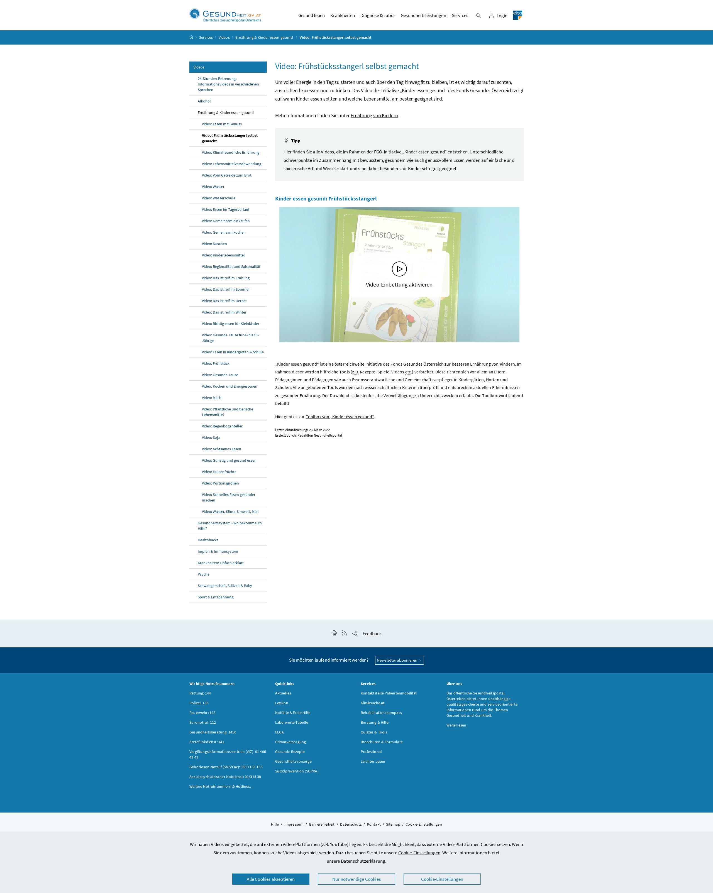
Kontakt (374, 824)
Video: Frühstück (215, 363)
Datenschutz (351, 824)
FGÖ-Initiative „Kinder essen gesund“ (410, 152)
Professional (371, 751)
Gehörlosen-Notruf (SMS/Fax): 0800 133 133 (225, 766)
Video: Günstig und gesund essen (229, 460)
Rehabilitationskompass (381, 712)
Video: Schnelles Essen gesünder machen (228, 497)
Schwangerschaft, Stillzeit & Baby (225, 585)
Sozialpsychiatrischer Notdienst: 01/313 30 (225, 776)
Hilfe (275, 824)
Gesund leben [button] (311, 15)
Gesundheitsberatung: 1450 (212, 732)
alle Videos (323, 152)
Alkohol (204, 101)
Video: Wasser (213, 186)
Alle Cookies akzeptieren (271, 879)
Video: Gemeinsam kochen (224, 232)
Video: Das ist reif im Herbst (224, 300)
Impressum (294, 824)
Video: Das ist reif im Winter (224, 312)
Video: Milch (211, 397)
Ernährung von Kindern (374, 115)
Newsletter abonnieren (397, 660)
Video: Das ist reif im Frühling (226, 277)
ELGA (279, 732)
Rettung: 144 (200, 693)
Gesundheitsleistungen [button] (423, 15)
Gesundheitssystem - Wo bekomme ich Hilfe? (230, 525)
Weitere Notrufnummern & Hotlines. (220, 786)
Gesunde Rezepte (290, 751)
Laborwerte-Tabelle (291, 722)
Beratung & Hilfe (375, 722)
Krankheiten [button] (342, 15)
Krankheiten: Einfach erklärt (221, 562)
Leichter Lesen (373, 761)
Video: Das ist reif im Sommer (226, 289)
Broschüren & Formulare (382, 741)
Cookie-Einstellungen (419, 853)
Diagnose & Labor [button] (377, 15)
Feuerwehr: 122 (202, 712)
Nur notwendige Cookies (356, 879)
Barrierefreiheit (322, 824)
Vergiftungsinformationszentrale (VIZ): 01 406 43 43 (227, 754)
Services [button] (460, 15)
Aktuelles (283, 693)
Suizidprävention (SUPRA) (297, 771)
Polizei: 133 (198, 702)
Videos (224, 37)
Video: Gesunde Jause (220, 374)
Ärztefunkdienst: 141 (206, 741)
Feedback (372, 633)
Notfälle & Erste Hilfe (293, 712)
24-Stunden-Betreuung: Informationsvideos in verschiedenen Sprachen (228, 84)
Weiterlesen (456, 725)
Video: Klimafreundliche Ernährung (230, 152)
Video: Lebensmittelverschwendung (231, 163)
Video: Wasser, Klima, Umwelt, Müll (230, 511)
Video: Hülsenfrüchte (219, 471)
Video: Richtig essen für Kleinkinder (230, 323)
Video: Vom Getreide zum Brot (226, 175)
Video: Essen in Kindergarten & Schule (233, 351)
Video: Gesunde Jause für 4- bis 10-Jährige (230, 337)
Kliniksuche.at (372, 702)
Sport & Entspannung (215, 597)
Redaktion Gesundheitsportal (319, 435)
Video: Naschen (214, 243)
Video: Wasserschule (218, 197)
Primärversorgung (290, 741)
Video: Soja (211, 437)
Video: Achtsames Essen (221, 448)
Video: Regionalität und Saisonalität (231, 266)
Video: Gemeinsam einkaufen (226, 220)
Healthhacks (208, 539)
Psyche (203, 574)
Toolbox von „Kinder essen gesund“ (340, 416)
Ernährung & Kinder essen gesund (264, 37)
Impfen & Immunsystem (218, 551)
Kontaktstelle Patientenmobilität (389, 693)
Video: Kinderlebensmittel (223, 255)
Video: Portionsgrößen (220, 483)
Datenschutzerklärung (363, 861)
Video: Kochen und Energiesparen (229, 386)
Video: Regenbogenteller (222, 426)
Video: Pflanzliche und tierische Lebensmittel (227, 412)
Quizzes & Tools (374, 732)
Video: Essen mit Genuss (222, 123)
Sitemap (393, 824)
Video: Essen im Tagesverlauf (225, 209)
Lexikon (281, 702)
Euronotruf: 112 (202, 722)
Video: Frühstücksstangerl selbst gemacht (230, 138)
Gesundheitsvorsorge (293, 761)
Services (206, 37)
